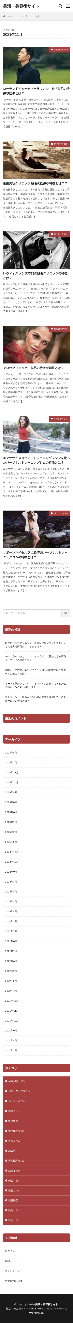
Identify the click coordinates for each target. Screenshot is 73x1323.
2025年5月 (11, 822)
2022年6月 (11, 941)
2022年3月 (11, 970)
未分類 (12, 1150)
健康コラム (14, 1110)
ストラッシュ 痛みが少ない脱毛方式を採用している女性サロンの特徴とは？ (35, 699)
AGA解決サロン (17, 1081)
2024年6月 (11, 891)
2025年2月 (11, 841)
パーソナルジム (61, 418)
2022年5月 (11, 951)
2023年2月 (11, 921)
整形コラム (14, 1140)
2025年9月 (11, 792)
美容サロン (14, 1190)
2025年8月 (11, 802)
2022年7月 (11, 931)
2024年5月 (11, 901)
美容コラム (14, 1180)
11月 (37, 16)
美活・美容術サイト (21, 6)
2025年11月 (11, 772)
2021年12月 (11, 1000)
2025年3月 (11, 832)
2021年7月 (11, 1050)
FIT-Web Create (42, 1308)
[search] (66, 613)
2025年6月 (11, 812)
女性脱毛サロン (61, 144)
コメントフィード (15, 1270)
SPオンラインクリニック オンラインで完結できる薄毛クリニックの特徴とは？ (35, 658)
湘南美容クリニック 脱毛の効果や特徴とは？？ (35, 183)
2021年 (24, 16)
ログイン (10, 1250)
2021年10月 (11, 1020)
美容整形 (13, 1200)
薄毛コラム (14, 1220)
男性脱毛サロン (61, 49)
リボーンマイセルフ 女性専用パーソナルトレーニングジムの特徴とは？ (35, 554)
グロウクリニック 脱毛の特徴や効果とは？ (33, 368)
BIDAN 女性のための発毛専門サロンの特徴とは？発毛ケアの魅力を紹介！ (35, 671)
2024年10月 (11, 861)
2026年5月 (11, 752)
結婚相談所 (14, 1170)
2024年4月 (11, 911)
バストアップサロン (19, 1091)
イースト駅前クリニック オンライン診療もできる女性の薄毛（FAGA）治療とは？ (35, 685)
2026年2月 (11, 762)
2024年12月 (11, 851)
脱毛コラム (14, 1210)
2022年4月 (11, 961)
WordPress (36, 1312)
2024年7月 (11, 881)
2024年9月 (11, 871)
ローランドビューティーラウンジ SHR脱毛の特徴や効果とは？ (36, 91)
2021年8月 (11, 1040)
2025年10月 (11, 782)
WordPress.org (13, 1280)
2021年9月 (11, 1030)
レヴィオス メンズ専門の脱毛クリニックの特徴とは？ (35, 275)
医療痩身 (13, 1120)
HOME (10, 16)
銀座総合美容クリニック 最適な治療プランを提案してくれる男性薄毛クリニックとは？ (35, 644)
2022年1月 (11, 990)
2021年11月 (11, 1010)
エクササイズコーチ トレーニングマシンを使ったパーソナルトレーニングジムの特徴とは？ (36, 460)
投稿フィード (12, 1260)
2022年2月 (11, 980)
